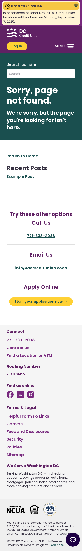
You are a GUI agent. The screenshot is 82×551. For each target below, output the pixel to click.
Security (15, 439)
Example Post (20, 176)
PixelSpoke (56, 545)
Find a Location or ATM (29, 355)
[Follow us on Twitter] (20, 396)
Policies (14, 447)
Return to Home (22, 156)
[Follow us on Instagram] (30, 396)
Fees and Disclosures (28, 431)
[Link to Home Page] (23, 33)
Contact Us (18, 347)
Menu (60, 46)
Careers (15, 424)
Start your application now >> (41, 301)
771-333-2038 (41, 235)
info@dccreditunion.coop (41, 268)
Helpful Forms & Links (28, 416)
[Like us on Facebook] (10, 396)
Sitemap (15, 454)
